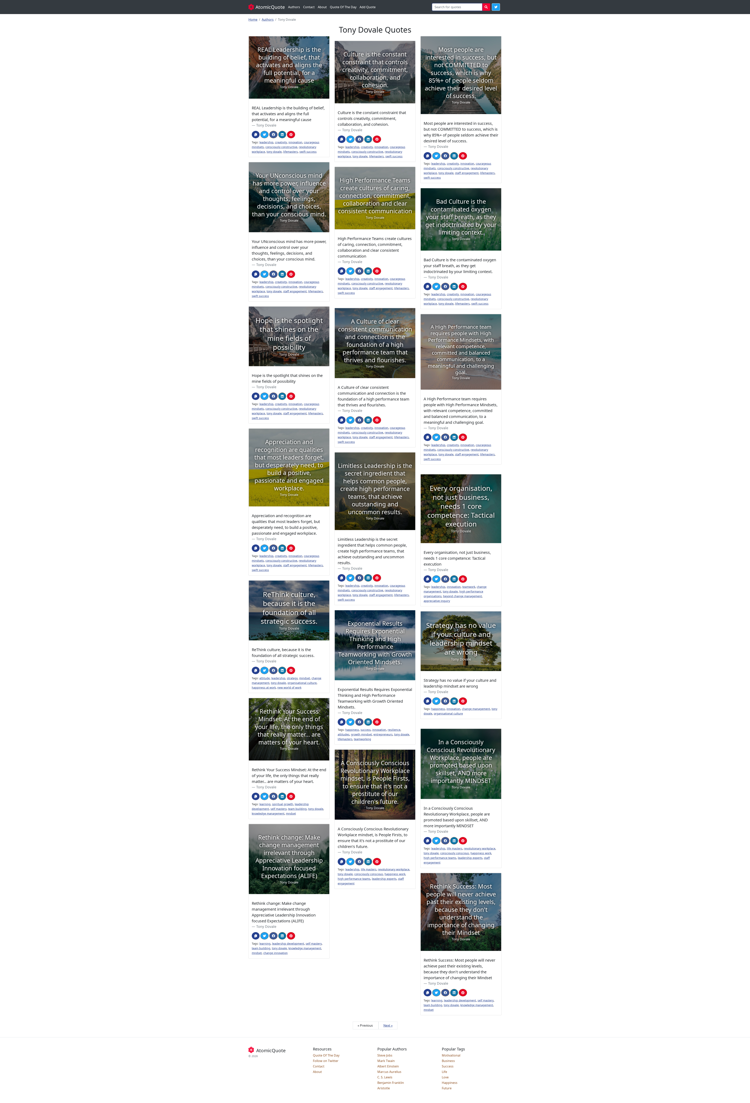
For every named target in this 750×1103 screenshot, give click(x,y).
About (322, 7)
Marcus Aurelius (389, 1072)
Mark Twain (386, 1061)
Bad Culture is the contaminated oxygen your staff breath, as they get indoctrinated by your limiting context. (460, 265)
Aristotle (383, 1088)
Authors (294, 7)
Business (448, 1061)
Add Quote (368, 7)
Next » (388, 1025)
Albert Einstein (388, 1066)
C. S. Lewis (384, 1077)
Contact (309, 7)
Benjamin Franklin (390, 1083)
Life (444, 1072)
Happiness (449, 1083)
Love (445, 1077)
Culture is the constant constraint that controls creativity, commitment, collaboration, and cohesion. (372, 118)
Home (252, 19)
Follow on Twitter (325, 1061)
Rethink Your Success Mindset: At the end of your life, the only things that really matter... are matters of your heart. (289, 775)
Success (448, 1066)
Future (447, 1088)
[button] (496, 7)
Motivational (451, 1055)
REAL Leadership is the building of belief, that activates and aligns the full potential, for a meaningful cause (288, 113)
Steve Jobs (384, 1055)
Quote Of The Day (343, 7)
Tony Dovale (266, 125)
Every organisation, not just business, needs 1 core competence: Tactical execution (457, 558)
